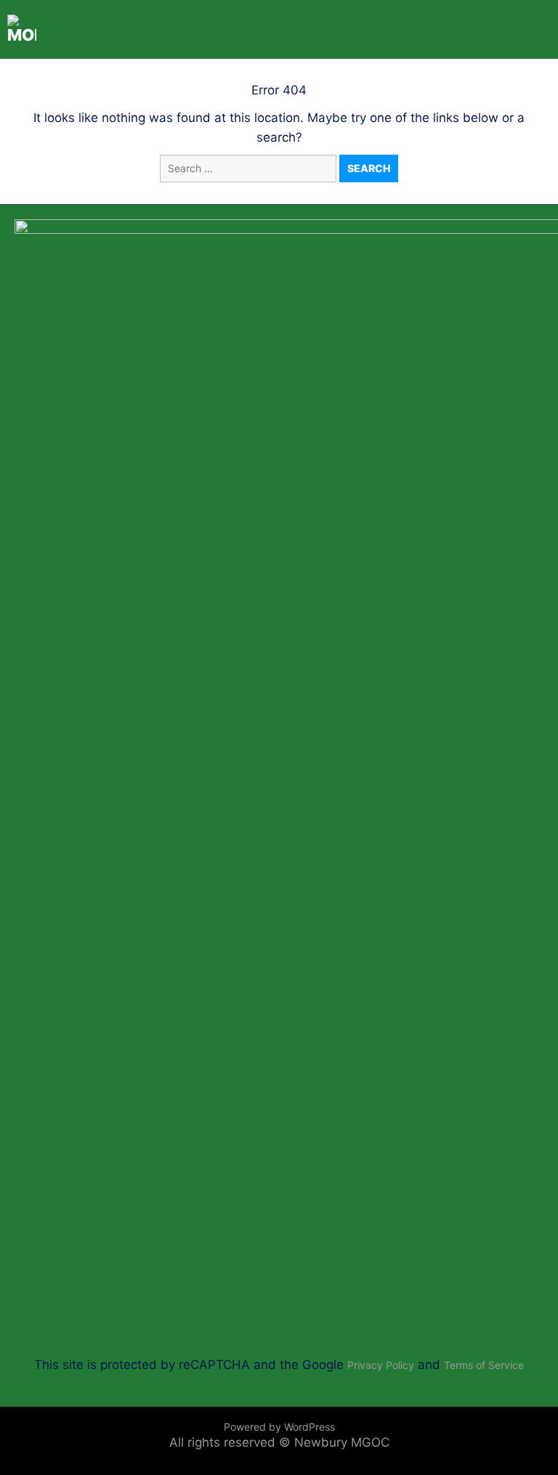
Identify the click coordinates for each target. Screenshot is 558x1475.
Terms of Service (484, 1365)
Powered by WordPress (279, 1427)
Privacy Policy (380, 1365)
